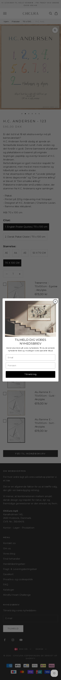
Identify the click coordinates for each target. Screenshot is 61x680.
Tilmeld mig (30, 374)
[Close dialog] (55, 301)
